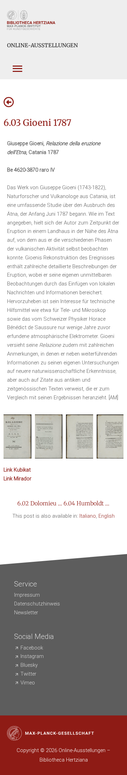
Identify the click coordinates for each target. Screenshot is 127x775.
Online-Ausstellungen (42, 45)
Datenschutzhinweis (37, 604)
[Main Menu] (15, 65)
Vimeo (27, 682)
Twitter (28, 674)
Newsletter (26, 612)
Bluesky (29, 665)
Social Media (34, 636)
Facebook (31, 648)
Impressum (27, 595)
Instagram (32, 656)
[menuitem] (87, 516)
